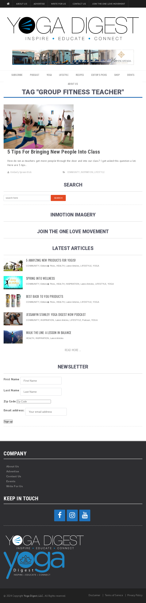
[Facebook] (59, 515)
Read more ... (73, 350)
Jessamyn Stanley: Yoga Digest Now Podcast (56, 314)
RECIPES (80, 74)
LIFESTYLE (63, 74)
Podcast (86, 320)
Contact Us (79, 3)
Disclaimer (94, 595)
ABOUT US (73, 83)
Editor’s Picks (99, 74)
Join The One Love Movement (108, 3)
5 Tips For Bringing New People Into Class (53, 152)
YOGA (49, 74)
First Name (11, 379)
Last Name (11, 390)
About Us (21, 3)
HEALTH (60, 266)
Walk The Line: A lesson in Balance (48, 332)
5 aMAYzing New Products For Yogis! (51, 260)
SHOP (117, 74)
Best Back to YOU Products (44, 296)
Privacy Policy (134, 595)
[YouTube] (84, 515)
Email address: (14, 410)
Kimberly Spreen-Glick (21, 172)
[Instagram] (72, 515)
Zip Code (10, 401)
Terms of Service (114, 595)
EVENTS (130, 74)
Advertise (39, 3)
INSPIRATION (87, 172)
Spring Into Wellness (40, 278)
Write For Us (58, 3)
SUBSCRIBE (17, 74)
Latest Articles (72, 266)
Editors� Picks (47, 266)
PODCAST (34, 74)
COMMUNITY (73, 172)
